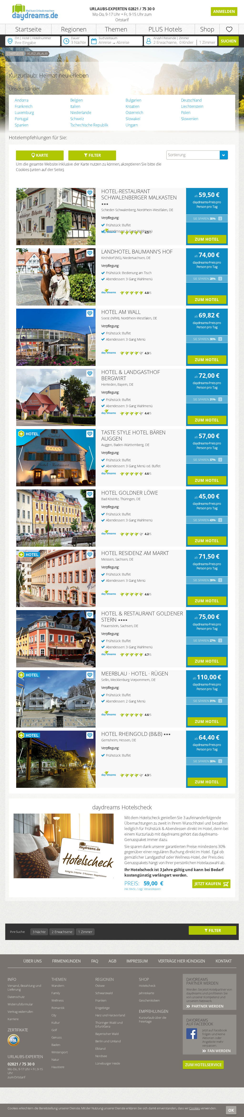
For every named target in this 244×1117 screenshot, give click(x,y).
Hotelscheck (147, 985)
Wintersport (59, 1052)
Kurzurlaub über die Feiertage (152, 1019)
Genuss (56, 1037)
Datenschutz (16, 997)
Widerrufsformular (20, 1004)
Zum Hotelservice (203, 1064)
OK (231, 1110)
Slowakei (133, 119)
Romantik (57, 1008)
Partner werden (207, 1006)
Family (55, 993)
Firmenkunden (66, 961)
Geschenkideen (149, 1000)
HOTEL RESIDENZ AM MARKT (135, 552)
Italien (75, 106)
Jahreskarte (146, 993)
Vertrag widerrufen (20, 1011)
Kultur (55, 1022)
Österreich (134, 112)
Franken (101, 1000)
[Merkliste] (229, 29)
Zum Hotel (207, 239)
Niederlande (80, 112)
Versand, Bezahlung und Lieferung (24, 987)
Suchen (228, 41)
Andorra (21, 100)
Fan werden (218, 1050)
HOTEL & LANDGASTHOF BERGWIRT (130, 375)
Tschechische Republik (89, 125)
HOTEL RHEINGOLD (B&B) (131, 733)
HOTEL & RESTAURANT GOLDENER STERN (142, 616)
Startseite (28, 29)
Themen (116, 29)
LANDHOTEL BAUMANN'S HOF (137, 251)
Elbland (100, 1048)
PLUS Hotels (165, 29)
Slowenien (189, 119)
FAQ (94, 961)
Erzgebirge (102, 1008)
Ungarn (132, 125)
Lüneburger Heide (107, 1063)
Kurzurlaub (37, 53)
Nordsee (101, 1056)
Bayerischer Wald (107, 1034)
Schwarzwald (104, 993)
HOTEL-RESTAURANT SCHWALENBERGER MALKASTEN (139, 194)
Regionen (73, 29)
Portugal (21, 119)
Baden (55, 1045)
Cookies (194, 1108)
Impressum (137, 961)
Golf (54, 1030)
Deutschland (191, 100)
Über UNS (32, 961)
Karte (41, 155)
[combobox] (197, 155)
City (53, 1015)
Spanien (21, 125)
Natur (55, 1059)
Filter (94, 155)
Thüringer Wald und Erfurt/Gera (109, 1024)
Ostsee (100, 985)
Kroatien (132, 106)
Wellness (57, 1000)
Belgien (76, 100)
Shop (207, 29)
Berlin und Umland (108, 1041)
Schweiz (77, 119)
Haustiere (58, 1067)
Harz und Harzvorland (110, 1015)
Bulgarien (133, 100)
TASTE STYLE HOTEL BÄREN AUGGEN (133, 435)
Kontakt (224, 961)
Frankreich (23, 106)
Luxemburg (24, 112)
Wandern (57, 985)
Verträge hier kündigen (181, 961)
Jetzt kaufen (208, 883)
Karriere (13, 1019)
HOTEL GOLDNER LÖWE (129, 492)
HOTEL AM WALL (121, 311)
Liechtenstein (192, 106)
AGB (112, 961)
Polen (185, 112)
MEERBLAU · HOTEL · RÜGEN (134, 673)
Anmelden (224, 11)
